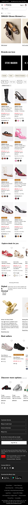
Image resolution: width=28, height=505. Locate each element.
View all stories (4, 293)
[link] (7, 115)
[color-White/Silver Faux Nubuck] (8, 275)
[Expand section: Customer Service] (14, 420)
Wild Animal (4, 45)
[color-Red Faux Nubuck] (3, 275)
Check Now (18, 459)
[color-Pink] (18, 121)
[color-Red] (5, 158)
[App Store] (5, 477)
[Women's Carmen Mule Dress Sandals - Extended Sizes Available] (21, 209)
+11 (21, 275)
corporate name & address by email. (14, 503)
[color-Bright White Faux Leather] (17, 275)
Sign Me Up (14, 442)
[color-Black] (23, 121)
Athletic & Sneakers (20, 75)
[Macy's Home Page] (7, 5)
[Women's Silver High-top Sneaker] (17, 387)
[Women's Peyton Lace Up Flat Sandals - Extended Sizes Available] (7, 171)
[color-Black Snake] (2, 123)
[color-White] (21, 121)
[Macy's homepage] (2, 13)
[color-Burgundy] (16, 198)
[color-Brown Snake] (5, 123)
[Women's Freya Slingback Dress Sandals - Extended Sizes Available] (21, 96)
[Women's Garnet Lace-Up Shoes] (7, 254)
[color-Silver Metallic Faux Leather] (19, 275)
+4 (9, 275)
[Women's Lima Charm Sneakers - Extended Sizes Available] (7, 209)
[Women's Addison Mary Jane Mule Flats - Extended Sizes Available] (7, 133)
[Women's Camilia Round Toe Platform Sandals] (19, 254)
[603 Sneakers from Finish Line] (7, 347)
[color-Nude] (18, 236)
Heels (11, 75)
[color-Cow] (2, 236)
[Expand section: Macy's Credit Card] (14, 424)
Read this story (5, 331)
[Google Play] (17, 477)
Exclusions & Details (11, 459)
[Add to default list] (12, 248)
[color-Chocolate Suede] (7, 123)
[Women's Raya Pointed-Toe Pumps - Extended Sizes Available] (21, 171)
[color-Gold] (5, 236)
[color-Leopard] (16, 121)
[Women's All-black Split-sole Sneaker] (6, 387)
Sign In (22, 5)
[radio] (2, 123)
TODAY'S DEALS (5, 1)
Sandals (4, 75)
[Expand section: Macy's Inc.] (14, 432)
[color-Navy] (27, 369)
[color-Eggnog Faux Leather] (15, 275)
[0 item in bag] (26, 5)
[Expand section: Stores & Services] (14, 428)
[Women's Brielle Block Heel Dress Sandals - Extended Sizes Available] (21, 133)
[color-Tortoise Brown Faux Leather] (26, 277)
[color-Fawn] (2, 158)
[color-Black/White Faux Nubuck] (5, 275)
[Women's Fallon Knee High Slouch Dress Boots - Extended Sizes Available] (7, 96)
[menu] (2, 5)
